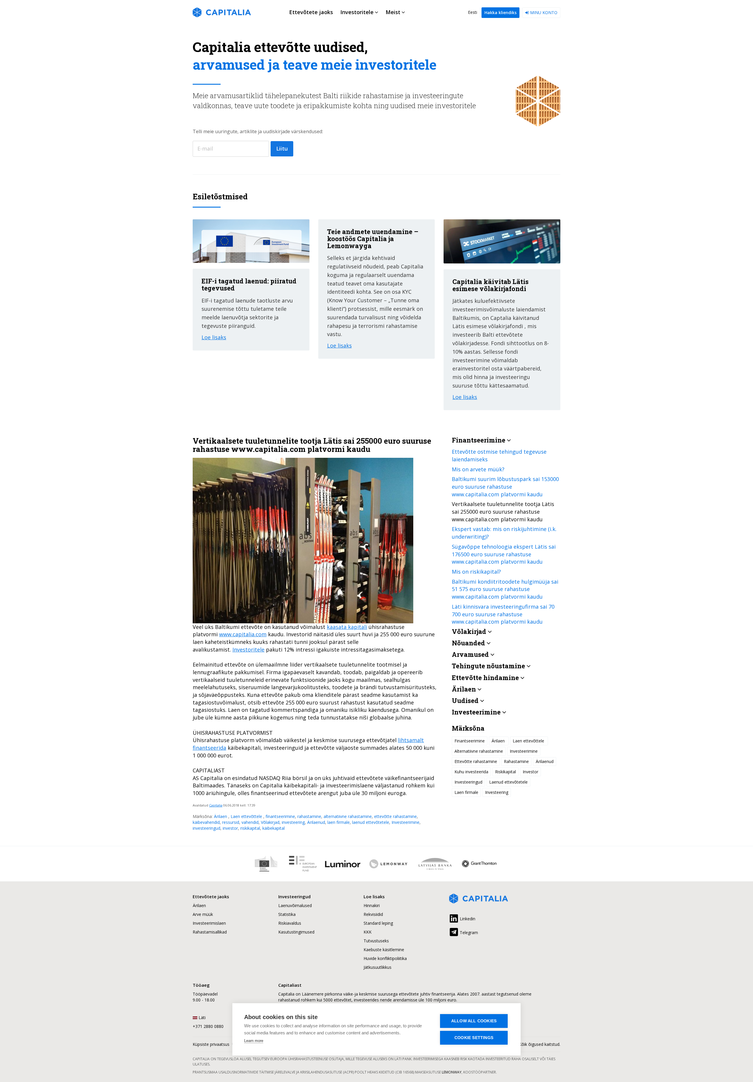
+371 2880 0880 (208, 1026)
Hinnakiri (372, 905)
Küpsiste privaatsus (211, 1044)
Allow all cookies (474, 1021)
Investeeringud (468, 781)
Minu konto (543, 12)
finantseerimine (280, 816)
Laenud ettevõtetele (508, 781)
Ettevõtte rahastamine (475, 761)
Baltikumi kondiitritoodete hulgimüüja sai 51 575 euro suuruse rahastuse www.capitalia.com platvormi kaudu (505, 589)
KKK (367, 932)
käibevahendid (206, 822)
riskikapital (250, 828)
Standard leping (378, 923)
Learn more (253, 1040)
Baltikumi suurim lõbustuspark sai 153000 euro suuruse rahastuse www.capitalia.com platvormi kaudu (505, 486)
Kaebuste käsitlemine (384, 949)
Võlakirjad (270, 822)
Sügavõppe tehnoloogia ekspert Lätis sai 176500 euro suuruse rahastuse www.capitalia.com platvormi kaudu (504, 554)
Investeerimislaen (209, 923)
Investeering (496, 792)
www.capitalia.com (242, 634)
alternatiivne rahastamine (348, 816)
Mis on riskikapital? (476, 571)
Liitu (282, 148)
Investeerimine (405, 822)
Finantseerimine (469, 740)
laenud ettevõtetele (370, 822)
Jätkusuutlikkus (378, 967)
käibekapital (273, 828)
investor (230, 828)
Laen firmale (466, 792)
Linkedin (467, 918)
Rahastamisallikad (210, 932)
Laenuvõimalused (295, 905)
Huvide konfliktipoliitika (385, 958)
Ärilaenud (316, 822)
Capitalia (215, 805)
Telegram (468, 932)
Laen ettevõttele (247, 816)
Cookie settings (473, 1038)
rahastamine (309, 816)
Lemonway (452, 1072)
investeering (293, 822)
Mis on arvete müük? (478, 468)
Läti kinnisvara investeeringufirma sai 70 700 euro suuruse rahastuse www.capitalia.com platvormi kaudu (503, 614)
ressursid (230, 822)
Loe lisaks (213, 337)
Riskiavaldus (289, 923)
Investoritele (248, 649)
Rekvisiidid (373, 914)
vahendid (250, 822)
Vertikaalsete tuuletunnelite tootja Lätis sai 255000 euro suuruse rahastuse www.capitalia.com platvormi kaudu (503, 511)
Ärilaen (221, 816)
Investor (530, 771)
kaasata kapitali (347, 626)
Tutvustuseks (376, 941)
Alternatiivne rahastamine (478, 751)
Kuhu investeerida (471, 771)
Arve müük (203, 914)
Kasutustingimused (296, 932)
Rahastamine (516, 761)
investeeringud (206, 828)
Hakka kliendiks (500, 12)
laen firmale (338, 822)
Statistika (287, 914)
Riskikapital (505, 771)
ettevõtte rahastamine (395, 816)
